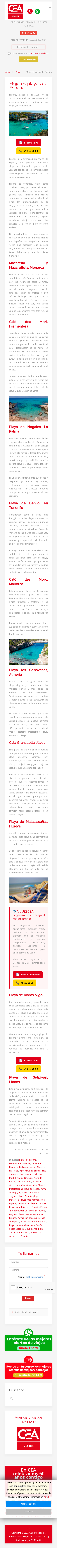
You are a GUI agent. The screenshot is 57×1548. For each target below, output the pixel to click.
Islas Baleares (26, 1174)
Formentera (15, 1163)
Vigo (21, 1170)
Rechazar (28, 1511)
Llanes (37, 1170)
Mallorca (23, 1167)
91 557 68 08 (28, 151)
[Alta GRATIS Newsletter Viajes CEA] (28, 1367)
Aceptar (30, 1276)
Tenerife (26, 1163)
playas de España (27, 1159)
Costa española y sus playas (23, 1228)
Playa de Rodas (31, 1188)
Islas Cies (13, 1170)
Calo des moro (24, 1181)
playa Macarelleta (30, 1192)
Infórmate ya (28, 142)
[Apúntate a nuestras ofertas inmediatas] (28, 1339)
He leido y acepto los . (29, 53)
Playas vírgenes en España (34, 1221)
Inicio (7, 72)
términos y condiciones (39, 53)
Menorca (13, 1167)
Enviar (28, 1298)
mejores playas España (20, 1196)
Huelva (32, 1167)
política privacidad (34, 1276)
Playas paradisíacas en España (24, 1207)
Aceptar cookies (28, 1503)
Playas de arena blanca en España (26, 1225)
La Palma (36, 1163)
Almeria (40, 1167)
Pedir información (28, 974)
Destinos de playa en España (31, 1203)
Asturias (29, 1170)
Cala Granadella (29, 1185)
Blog (18, 72)
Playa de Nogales (23, 1177)
